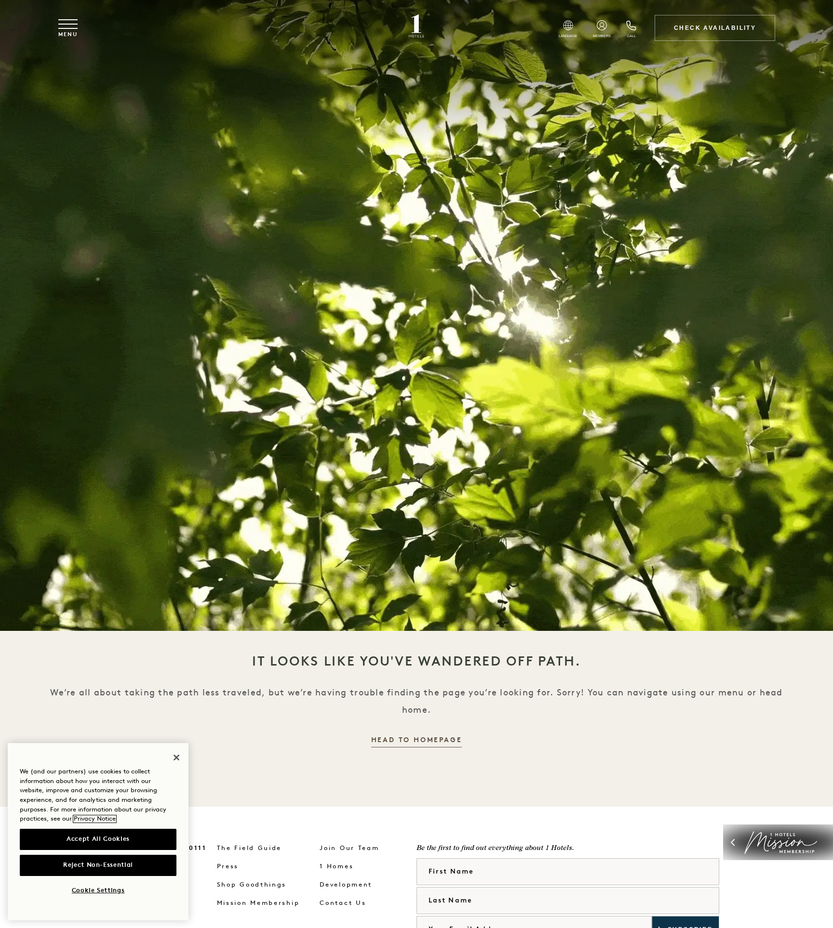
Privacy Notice (95, 819)
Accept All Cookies (98, 839)
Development (346, 885)
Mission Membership (258, 903)
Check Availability (715, 28)
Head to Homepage (416, 740)
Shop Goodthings (252, 885)
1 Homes (336, 866)
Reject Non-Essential (98, 865)
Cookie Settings (98, 891)
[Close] (176, 757)
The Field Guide (249, 848)
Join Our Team (349, 848)
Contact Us (343, 903)
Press (228, 866)
